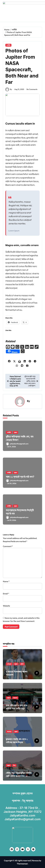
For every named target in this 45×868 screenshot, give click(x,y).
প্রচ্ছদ (15, 432)
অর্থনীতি (8, 45)
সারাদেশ (15, 698)
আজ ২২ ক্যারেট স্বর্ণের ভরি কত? (20, 476)
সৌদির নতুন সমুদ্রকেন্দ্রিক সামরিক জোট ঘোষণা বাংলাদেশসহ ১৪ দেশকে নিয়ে (18, 776)
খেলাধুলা (9, 664)
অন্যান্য (9, 731)
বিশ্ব (14, 765)
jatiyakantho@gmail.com (19, 444)
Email (6, 593)
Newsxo (35, 860)
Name (6, 581)
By (11, 89)
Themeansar (22, 863)
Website (6, 606)
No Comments (32, 89)
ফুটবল (22, 664)
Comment (8, 546)
